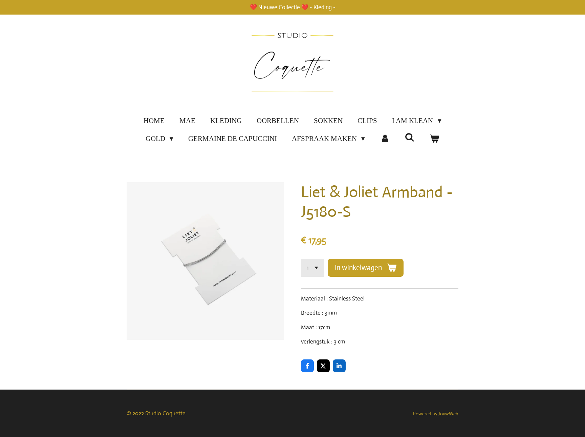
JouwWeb (448, 414)
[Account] (384, 138)
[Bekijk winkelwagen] (434, 138)
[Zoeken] (409, 137)
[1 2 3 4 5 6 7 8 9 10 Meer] (312, 268)
